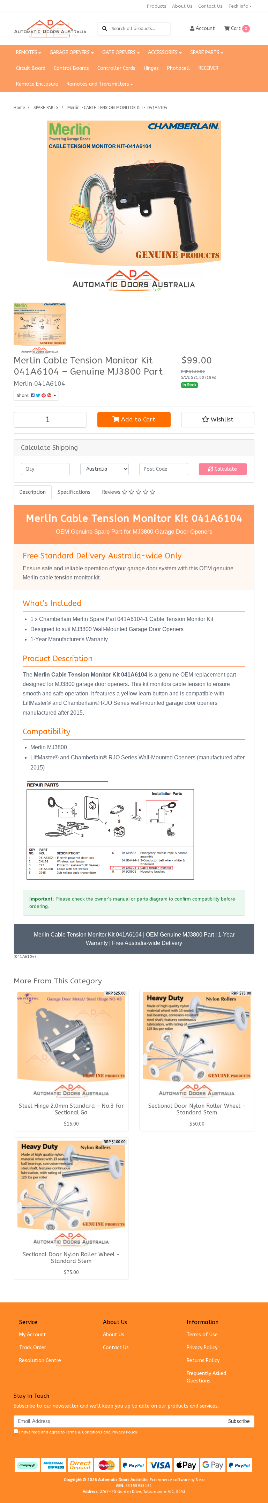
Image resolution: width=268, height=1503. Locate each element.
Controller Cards (116, 68)
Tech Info (238, 6)
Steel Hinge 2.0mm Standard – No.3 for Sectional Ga (71, 1109)
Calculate (225, 469)
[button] (217, 419)
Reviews (112, 492)
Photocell (178, 68)
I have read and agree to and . (78, 1432)
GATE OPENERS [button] (119, 53)
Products (156, 6)
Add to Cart (137, 419)
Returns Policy (203, 1361)
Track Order (32, 1348)
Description (33, 492)
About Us (182, 6)
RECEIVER (208, 68)
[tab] (33, 492)
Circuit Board (30, 68)
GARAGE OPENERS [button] (70, 53)
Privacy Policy (202, 1348)
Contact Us (210, 6)
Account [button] (205, 28)
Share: (24, 395)
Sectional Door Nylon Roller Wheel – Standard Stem (196, 1109)
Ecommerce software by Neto (177, 1479)
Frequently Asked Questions (206, 1377)
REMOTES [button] (26, 53)
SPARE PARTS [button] (204, 53)
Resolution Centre (40, 1361)
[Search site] (105, 29)
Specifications (74, 492)
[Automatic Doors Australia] (50, 28)
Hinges (151, 68)
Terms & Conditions (84, 1432)
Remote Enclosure (37, 84)
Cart (238, 28)
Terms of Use (202, 1335)
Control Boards (71, 68)
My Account (32, 1335)
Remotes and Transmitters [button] (98, 84)
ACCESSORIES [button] (163, 53)
